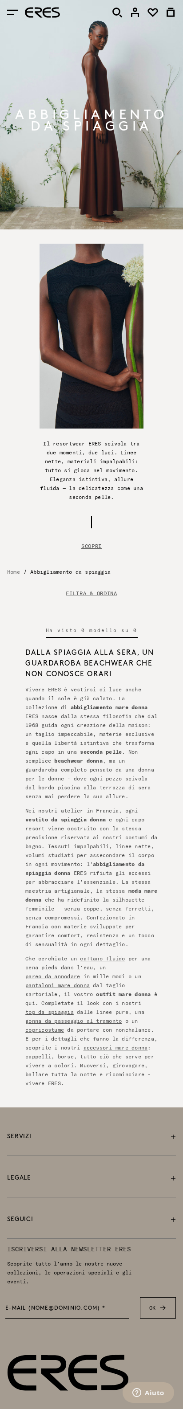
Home (13, 571)
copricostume (44, 1029)
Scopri (91, 546)
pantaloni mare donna (57, 985)
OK (152, 1307)
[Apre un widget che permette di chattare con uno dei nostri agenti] (148, 1393)
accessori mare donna (116, 1047)
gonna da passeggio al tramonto (73, 1020)
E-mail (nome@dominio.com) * (55, 1308)
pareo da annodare (52, 976)
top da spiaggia (49, 1012)
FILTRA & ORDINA (91, 593)
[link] (135, 12)
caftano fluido (102, 958)
